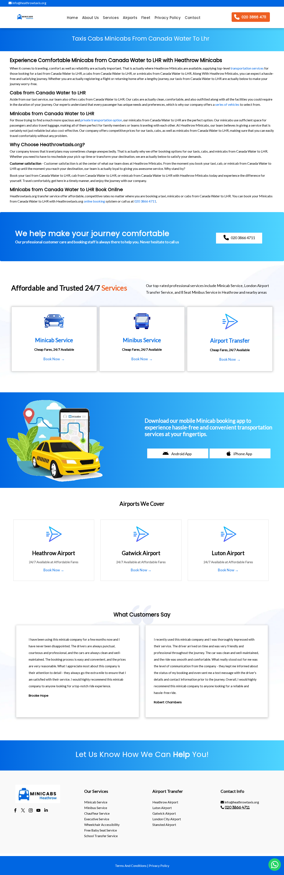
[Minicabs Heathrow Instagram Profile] (31, 810)
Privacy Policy (159, 866)
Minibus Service (95, 808)
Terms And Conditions (131, 866)
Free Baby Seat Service (100, 830)
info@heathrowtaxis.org (29, 3)
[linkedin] (46, 810)
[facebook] (15, 810)
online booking (94, 201)
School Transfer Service (101, 836)
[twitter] (23, 810)
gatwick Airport (164, 813)
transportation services (247, 68)
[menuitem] (72, 18)
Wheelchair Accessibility (102, 825)
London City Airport (166, 819)
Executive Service (96, 819)
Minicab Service (95, 802)
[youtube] (38, 810)
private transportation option (101, 120)
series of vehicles (227, 104)
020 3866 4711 (145, 201)
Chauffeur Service (97, 813)
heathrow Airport (165, 802)
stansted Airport (164, 825)
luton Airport (162, 808)
